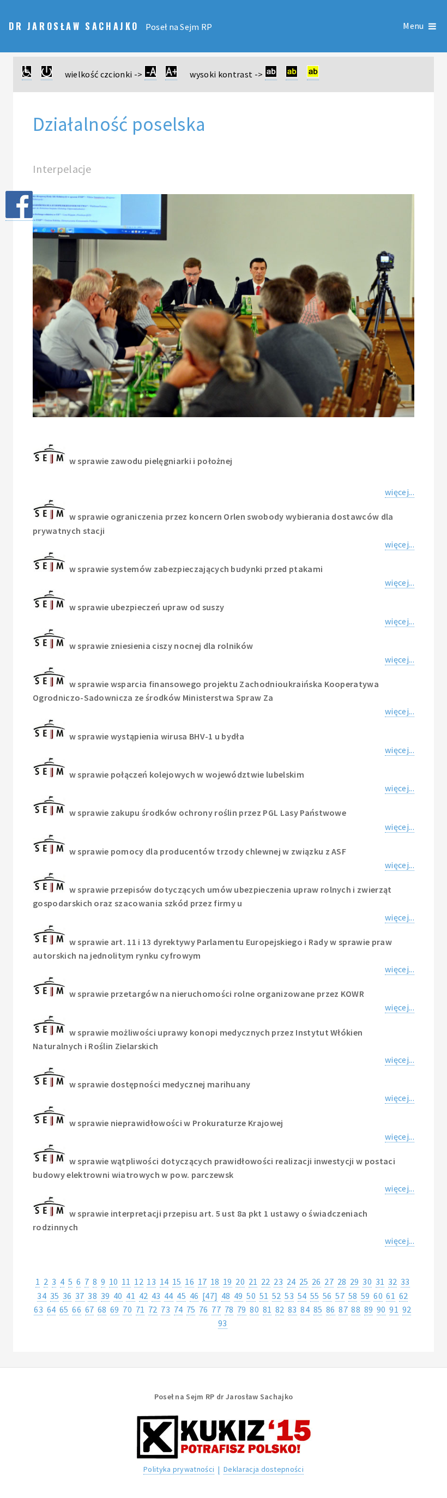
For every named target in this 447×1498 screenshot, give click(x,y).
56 (327, 1295)
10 (113, 1281)
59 (365, 1295)
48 (226, 1295)
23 (278, 1281)
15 (177, 1281)
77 (216, 1309)
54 (302, 1295)
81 (267, 1309)
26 (316, 1281)
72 (153, 1309)
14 (164, 1281)
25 (304, 1281)
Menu (413, 26)
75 (191, 1309)
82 (280, 1309)
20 (240, 1281)
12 (138, 1281)
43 (156, 1295)
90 (381, 1309)
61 (390, 1295)
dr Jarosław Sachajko (76, 26)
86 (330, 1309)
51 (264, 1295)
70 (127, 1309)
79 (241, 1309)
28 (342, 1281)
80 (254, 1309)
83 (292, 1309)
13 (151, 1281)
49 (238, 1295)
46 (194, 1295)
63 (38, 1309)
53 (289, 1295)
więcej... (399, 491)
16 (189, 1281)
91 (393, 1309)
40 (118, 1295)
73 (165, 1309)
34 (41, 1295)
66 (76, 1309)
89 (368, 1309)
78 (229, 1309)
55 (314, 1295)
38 (92, 1295)
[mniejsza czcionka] (150, 74)
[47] (210, 1295)
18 (215, 1281)
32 (392, 1281)
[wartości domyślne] (46, 74)
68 (102, 1309)
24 (291, 1281)
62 (403, 1295)
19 (227, 1281)
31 (380, 1281)
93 (222, 1322)
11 (126, 1281)
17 (202, 1281)
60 (378, 1295)
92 (407, 1309)
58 (353, 1295)
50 (251, 1295)
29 (354, 1281)
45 (181, 1295)
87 (343, 1309)
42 (143, 1295)
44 (168, 1295)
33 (405, 1281)
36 (67, 1295)
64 (51, 1309)
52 (276, 1295)
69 (114, 1309)
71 (140, 1309)
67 (89, 1309)
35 (54, 1295)
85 (318, 1309)
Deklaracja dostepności (264, 1469)
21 (253, 1281)
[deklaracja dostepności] (27, 74)
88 (355, 1309)
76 (203, 1309)
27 (329, 1281)
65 (64, 1309)
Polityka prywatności (178, 1469)
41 (130, 1295)
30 (367, 1281)
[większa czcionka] (171, 74)
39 (105, 1295)
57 (340, 1295)
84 (305, 1309)
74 (178, 1309)
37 (79, 1295)
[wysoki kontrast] (271, 74)
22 (265, 1281)
